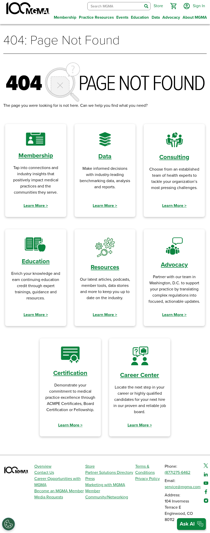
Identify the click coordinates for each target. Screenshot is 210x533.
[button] (173, 6)
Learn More (36, 205)
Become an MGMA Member (59, 491)
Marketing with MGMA (105, 484)
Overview (42, 466)
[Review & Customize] (8, 524)
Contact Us (44, 472)
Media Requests (48, 497)
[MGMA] (27, 9)
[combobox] (115, 6)
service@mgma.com (183, 486)
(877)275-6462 (177, 472)
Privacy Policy (147, 478)
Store (90, 466)
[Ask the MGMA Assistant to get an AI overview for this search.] (191, 524)
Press (90, 478)
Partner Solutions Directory (109, 472)
